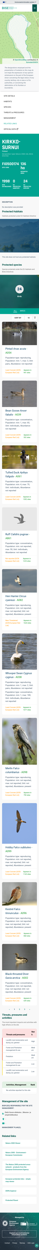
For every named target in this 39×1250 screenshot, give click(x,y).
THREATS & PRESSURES (14, 112)
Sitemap (22, 1243)
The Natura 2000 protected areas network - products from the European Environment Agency (18, 1167)
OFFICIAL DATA (10, 129)
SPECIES (7, 107)
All (15, 311)
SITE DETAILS (9, 96)
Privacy (14, 1243)
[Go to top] (37, 1245)
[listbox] (25, 2)
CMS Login (30, 1243)
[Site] (13, 8)
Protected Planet (12, 1200)
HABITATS (8, 101)
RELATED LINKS (10, 123)
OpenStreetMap (21, 60)
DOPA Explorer (11, 1191)
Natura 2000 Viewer (13, 1143)
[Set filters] (35, 318)
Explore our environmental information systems (19, 1234)
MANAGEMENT (10, 118)
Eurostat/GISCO (32, 62)
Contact (7, 1243)
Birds (22, 311)
